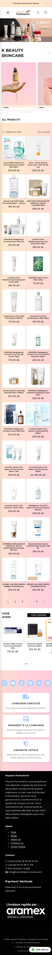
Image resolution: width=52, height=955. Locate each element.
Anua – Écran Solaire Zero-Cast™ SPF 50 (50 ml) (38, 165)
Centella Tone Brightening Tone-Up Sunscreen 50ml (38, 241)
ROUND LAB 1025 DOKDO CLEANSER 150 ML (38, 585)
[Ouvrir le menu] (8, 12)
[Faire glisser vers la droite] (32, 664)
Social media (18, 846)
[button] (38, 13)
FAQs (13, 832)
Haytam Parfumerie (19, 939)
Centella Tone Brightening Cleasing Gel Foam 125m (14, 280)
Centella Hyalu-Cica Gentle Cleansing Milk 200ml (38, 431)
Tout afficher (38, 615)
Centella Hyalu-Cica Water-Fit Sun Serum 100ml (38, 469)
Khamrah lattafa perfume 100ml (34, 645)
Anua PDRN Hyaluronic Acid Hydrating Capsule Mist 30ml (13, 165)
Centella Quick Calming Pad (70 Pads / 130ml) (14, 392)
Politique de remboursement (28, 943)
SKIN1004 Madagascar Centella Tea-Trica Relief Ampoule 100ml (38, 354)
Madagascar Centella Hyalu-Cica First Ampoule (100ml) (38, 508)
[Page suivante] (44, 602)
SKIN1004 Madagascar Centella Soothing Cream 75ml (38, 393)
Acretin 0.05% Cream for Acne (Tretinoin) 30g (12, 646)
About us (16, 839)
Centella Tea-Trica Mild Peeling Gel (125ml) (13, 317)
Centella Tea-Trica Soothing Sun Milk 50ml (38, 317)
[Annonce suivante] (47, 3)
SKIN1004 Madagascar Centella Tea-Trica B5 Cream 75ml (14, 354)
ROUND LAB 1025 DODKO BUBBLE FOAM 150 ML (14, 585)
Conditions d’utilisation (27, 951)
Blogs (14, 835)
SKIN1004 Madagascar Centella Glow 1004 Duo (14, 430)
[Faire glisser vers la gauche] (20, 664)
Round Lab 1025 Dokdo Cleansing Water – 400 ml (13, 202)
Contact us (17, 843)
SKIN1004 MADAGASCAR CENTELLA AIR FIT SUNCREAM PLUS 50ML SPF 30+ (14, 547)
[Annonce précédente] (5, 3)
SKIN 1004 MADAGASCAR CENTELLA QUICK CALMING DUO (38, 203)
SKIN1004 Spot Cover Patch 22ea (38, 279)
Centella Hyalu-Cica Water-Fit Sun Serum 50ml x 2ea (13, 469)
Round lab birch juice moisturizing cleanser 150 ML (38, 546)
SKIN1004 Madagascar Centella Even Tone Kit (14, 240)
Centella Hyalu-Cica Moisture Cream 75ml (13, 507)
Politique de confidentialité (27, 947)
